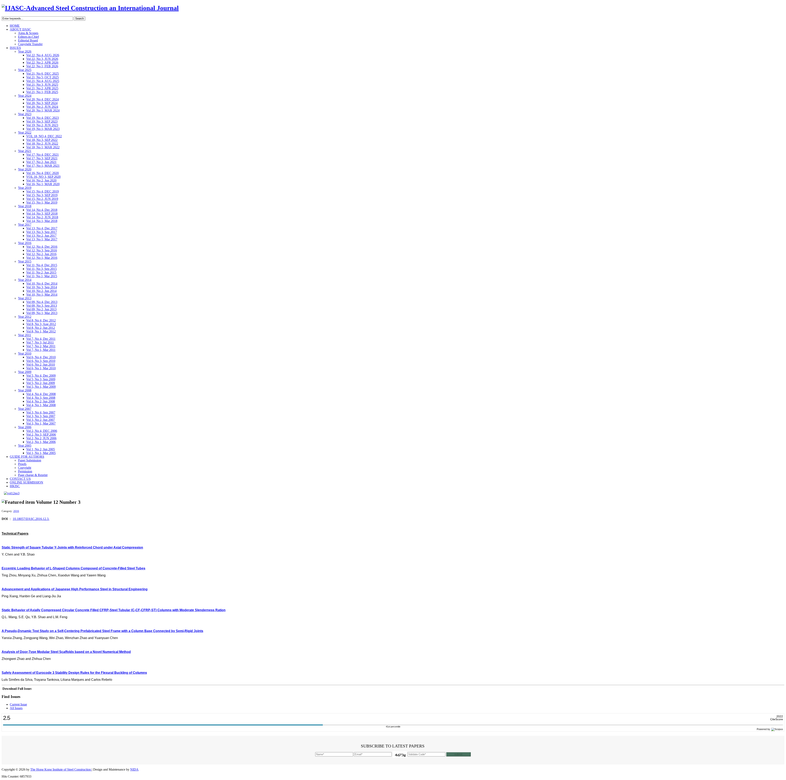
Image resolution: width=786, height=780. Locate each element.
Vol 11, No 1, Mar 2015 (41, 276)
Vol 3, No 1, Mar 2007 (41, 423)
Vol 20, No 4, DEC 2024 (42, 99)
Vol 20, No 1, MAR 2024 (43, 110)
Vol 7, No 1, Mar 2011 (40, 350)
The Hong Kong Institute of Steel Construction (61, 769)
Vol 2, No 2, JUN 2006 (41, 438)
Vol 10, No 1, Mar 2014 (41, 294)
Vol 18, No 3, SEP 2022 (42, 140)
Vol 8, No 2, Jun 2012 (40, 327)
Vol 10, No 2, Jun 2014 (41, 291)
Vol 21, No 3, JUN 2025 (42, 84)
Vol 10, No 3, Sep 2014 (41, 287)
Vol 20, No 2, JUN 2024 (42, 106)
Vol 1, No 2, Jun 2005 (40, 449)
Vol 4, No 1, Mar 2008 (41, 405)
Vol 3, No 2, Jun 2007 (40, 420)
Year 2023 (24, 114)
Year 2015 (24, 261)
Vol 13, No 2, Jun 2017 (41, 235)
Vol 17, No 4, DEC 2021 (42, 154)
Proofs (22, 464)
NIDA (134, 769)
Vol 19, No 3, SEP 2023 (42, 121)
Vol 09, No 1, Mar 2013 (41, 313)
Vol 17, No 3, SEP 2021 (42, 158)
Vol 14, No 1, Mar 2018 (41, 221)
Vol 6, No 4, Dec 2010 (41, 357)
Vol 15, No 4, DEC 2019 (42, 191)
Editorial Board (28, 40)
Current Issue (18, 704)
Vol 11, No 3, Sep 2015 (41, 269)
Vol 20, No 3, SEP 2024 (42, 103)
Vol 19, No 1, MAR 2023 (43, 129)
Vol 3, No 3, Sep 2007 (40, 416)
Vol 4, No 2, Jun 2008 (40, 401)
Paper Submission (29, 460)
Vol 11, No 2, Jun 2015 (41, 272)
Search (79, 18)
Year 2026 (24, 51)
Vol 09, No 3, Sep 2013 (41, 305)
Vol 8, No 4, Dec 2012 (41, 320)
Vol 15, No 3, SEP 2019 (42, 195)
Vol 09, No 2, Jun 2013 (41, 309)
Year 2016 (24, 243)
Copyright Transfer (30, 44)
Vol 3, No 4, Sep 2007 (40, 412)
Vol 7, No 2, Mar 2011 (40, 346)
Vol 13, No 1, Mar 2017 (41, 239)
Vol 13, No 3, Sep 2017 (41, 232)
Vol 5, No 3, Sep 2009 (40, 379)
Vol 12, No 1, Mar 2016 (41, 257)
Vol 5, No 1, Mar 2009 (41, 386)
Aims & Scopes (28, 33)
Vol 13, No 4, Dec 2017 (41, 228)
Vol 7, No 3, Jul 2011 (40, 342)
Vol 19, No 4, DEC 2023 (42, 117)
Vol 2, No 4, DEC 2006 (41, 431)
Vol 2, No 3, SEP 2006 (41, 434)
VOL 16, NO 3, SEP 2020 (43, 176)
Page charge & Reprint (32, 475)
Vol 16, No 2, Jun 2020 (41, 180)
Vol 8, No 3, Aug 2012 (41, 324)
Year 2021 (24, 151)
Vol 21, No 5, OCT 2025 (42, 77)
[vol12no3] (12, 493)
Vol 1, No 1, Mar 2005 (41, 453)
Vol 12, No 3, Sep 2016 (41, 250)
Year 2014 (24, 280)
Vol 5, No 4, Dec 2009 (41, 375)
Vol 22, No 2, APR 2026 (42, 62)
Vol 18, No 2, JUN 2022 (42, 143)
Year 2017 (24, 224)
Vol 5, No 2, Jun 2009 (40, 383)
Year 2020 (24, 169)
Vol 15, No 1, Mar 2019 (41, 202)
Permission (25, 471)
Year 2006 (24, 427)
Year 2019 (24, 187)
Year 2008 (24, 390)
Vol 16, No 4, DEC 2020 (42, 173)
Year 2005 (24, 445)
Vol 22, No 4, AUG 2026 (42, 55)
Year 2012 (24, 316)
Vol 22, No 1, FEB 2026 (42, 66)
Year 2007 (24, 408)
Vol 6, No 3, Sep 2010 (40, 361)
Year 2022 (24, 132)
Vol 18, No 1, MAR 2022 (43, 147)
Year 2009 (24, 372)
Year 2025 (24, 70)
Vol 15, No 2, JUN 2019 (42, 199)
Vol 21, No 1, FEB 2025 (42, 92)
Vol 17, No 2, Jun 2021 (41, 162)
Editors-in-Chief (28, 36)
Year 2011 (24, 335)
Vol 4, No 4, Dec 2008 (41, 394)
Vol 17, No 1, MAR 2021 (43, 165)
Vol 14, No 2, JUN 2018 (42, 217)
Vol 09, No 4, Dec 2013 (41, 302)
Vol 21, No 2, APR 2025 (42, 88)
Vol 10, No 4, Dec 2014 (41, 283)
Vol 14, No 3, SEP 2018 (42, 213)
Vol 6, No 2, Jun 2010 (40, 364)
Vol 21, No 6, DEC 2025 (42, 73)
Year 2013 (24, 298)
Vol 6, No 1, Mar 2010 (41, 368)
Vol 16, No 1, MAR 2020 (43, 184)
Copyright (24, 467)
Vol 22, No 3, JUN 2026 (42, 59)
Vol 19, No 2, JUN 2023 (42, 125)
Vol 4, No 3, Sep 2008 (40, 397)
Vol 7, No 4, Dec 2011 (40, 338)
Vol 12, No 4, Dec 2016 (41, 246)
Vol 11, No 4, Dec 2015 (41, 265)
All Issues (16, 708)
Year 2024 (24, 95)
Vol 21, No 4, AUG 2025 (42, 81)
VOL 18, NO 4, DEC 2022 (44, 136)
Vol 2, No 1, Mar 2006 (41, 442)
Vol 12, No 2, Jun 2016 (41, 254)
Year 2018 (24, 206)
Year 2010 (24, 353)
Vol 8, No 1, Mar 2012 (41, 331)
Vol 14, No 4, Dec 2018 (41, 210)
